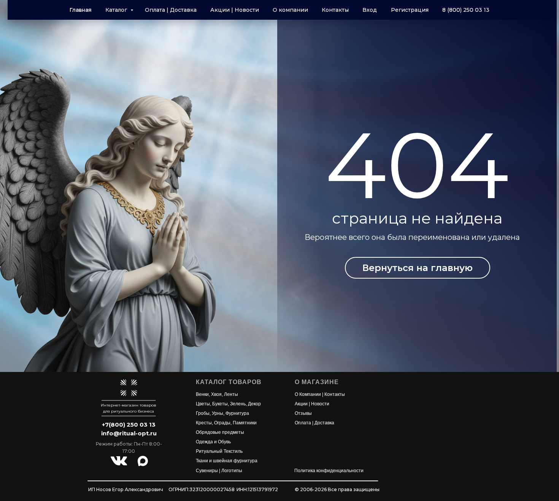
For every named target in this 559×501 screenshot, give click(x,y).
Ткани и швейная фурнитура (226, 460)
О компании (290, 9)
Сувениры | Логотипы (219, 470)
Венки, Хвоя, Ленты (217, 394)
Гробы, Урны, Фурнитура (222, 413)
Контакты (335, 9)
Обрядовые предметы (220, 432)
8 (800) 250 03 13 (465, 9)
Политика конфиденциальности (329, 470)
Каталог (117, 9)
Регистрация (410, 9)
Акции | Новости (234, 9)
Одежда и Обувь (213, 441)
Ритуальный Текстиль (219, 451)
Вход (369, 9)
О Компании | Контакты (320, 394)
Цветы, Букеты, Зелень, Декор (228, 403)
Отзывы (303, 413)
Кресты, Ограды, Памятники (226, 422)
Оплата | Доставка (171, 9)
